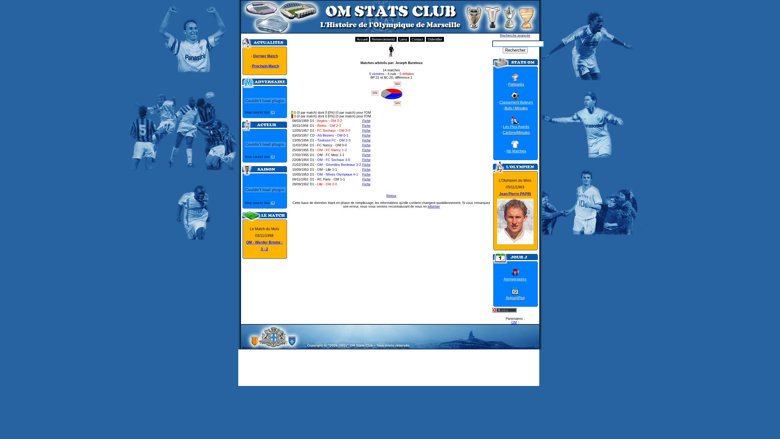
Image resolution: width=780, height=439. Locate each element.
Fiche (366, 121)
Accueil (362, 39)
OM (514, 322)
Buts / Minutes (516, 108)
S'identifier (434, 39)
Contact (417, 39)
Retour (391, 196)
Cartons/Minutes (516, 132)
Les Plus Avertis (516, 127)
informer (434, 206)
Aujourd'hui (515, 298)
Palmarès (516, 84)
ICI (273, 112)
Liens (403, 39)
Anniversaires (515, 279)
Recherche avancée (515, 35)
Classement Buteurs (516, 102)
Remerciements (383, 39)
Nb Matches (516, 151)
